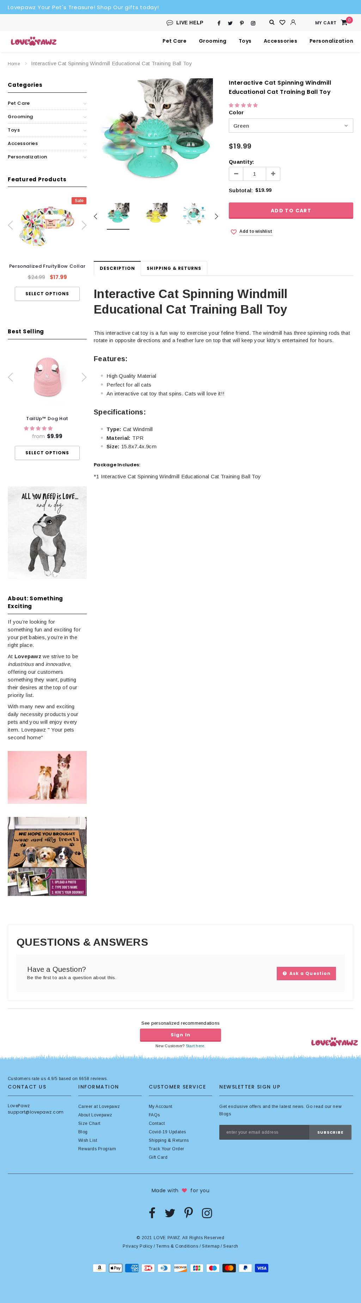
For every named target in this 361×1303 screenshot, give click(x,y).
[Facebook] (219, 23)
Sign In (180, 1034)
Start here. (196, 1046)
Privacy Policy (137, 1246)
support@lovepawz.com (36, 1112)
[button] (39, 428)
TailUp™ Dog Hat (47, 418)
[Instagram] (253, 23)
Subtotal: (241, 190)
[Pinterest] (242, 23)
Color (236, 112)
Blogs (225, 1113)
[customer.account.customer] (293, 22)
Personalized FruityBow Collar (47, 266)
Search (230, 1246)
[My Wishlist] (282, 22)
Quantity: (241, 162)
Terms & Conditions (177, 1246)
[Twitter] (230, 23)
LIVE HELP (190, 22)
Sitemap (210, 1246)
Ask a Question (309, 973)
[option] (47, 249)
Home (14, 63)
